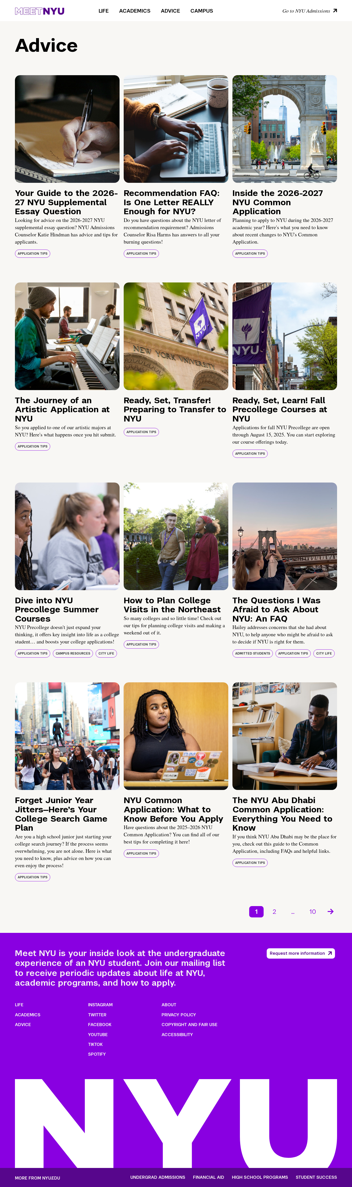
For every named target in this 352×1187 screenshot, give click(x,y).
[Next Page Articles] (331, 911)
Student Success (316, 1177)
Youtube (98, 1034)
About (169, 1005)
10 (312, 912)
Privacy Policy (179, 1015)
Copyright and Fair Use (189, 1024)
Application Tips (32, 254)
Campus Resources (73, 653)
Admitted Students (252, 653)
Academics (134, 11)
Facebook (99, 1024)
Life (104, 11)
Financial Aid (208, 1177)
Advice (170, 11)
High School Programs (260, 1177)
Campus (201, 11)
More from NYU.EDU (37, 1178)
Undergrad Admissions (157, 1177)
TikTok (95, 1044)
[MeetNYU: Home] (39, 10)
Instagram (100, 1005)
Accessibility (177, 1034)
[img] (67, 129)
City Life (106, 653)
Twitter (97, 1015)
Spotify (97, 1054)
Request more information (297, 953)
